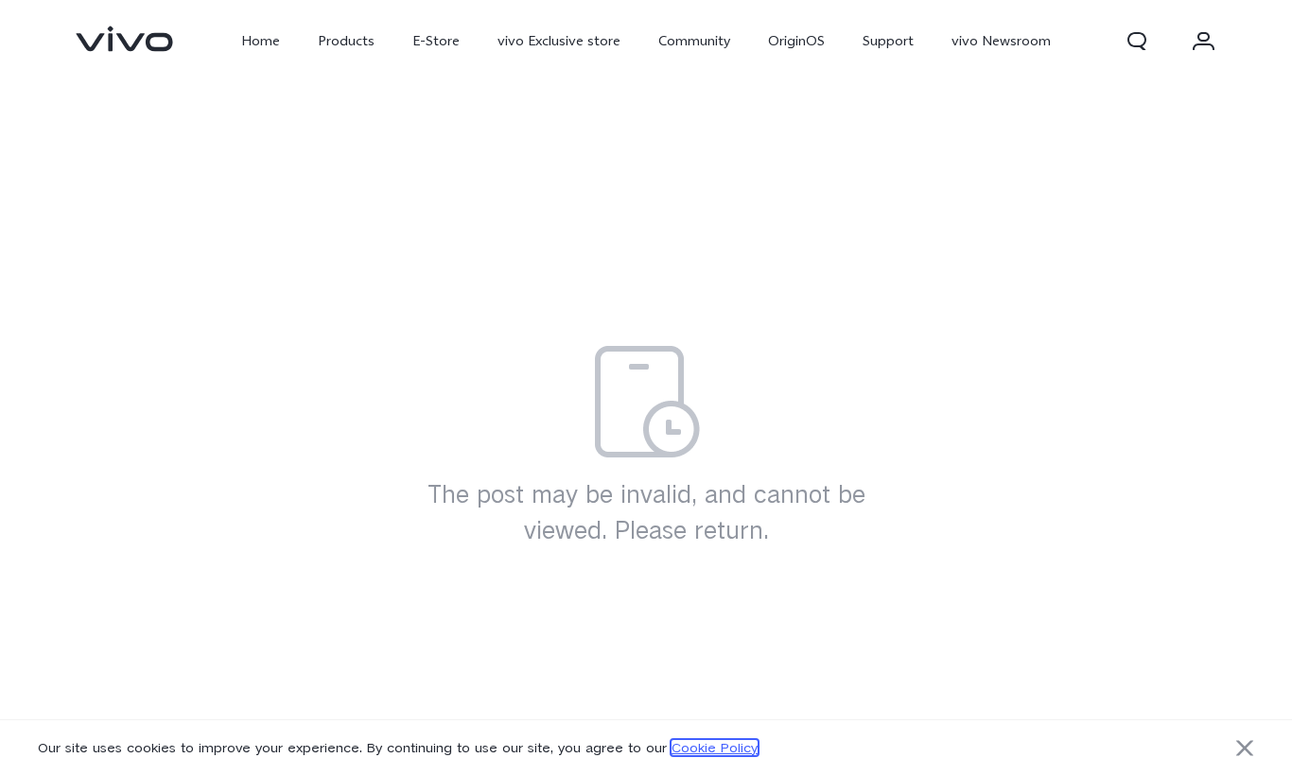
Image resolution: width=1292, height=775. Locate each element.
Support (888, 40)
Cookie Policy (715, 747)
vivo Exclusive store (559, 40)
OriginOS (796, 40)
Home (260, 40)
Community (694, 40)
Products (346, 40)
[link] (125, 39)
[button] (1137, 40)
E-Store (436, 40)
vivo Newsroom (1001, 40)
